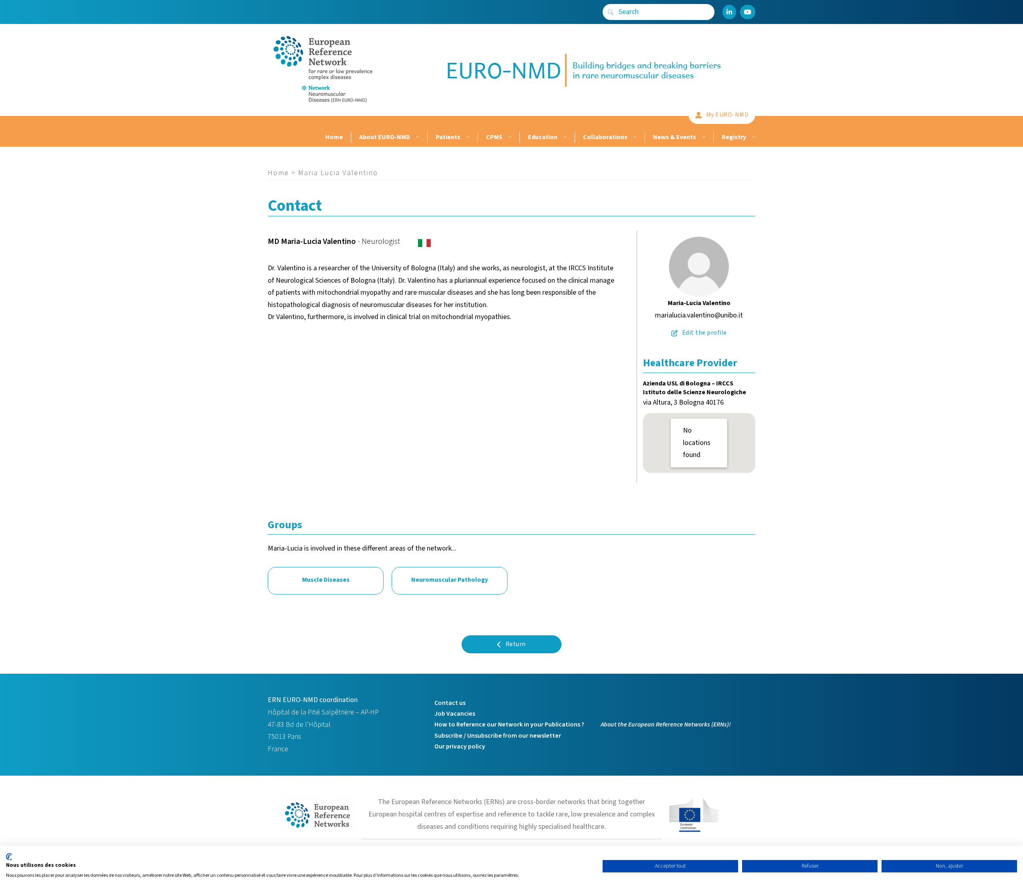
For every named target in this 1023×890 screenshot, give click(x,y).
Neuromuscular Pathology (449, 579)
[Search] (611, 12)
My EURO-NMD (727, 114)
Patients (448, 137)
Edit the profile (704, 332)
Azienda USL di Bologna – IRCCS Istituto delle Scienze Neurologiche (694, 388)
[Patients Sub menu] (467, 137)
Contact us (450, 702)
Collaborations (605, 137)
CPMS (494, 137)
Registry (734, 137)
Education (542, 137)
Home (334, 137)
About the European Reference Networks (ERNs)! (666, 724)
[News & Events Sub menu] (702, 137)
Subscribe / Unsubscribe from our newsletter (497, 735)
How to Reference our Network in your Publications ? (509, 724)
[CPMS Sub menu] (509, 137)
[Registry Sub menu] (752, 137)
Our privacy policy (459, 746)
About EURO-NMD (384, 137)
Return (516, 644)
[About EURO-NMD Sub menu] (416, 137)
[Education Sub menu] (564, 137)
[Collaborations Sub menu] (634, 137)
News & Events (674, 137)
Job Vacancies (454, 713)
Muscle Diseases (326, 579)
